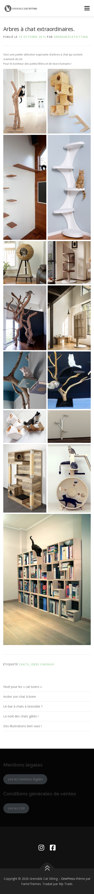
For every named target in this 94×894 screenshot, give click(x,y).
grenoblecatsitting (71, 37)
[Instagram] (41, 847)
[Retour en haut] (47, 868)
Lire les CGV (16, 808)
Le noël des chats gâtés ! (20, 716)
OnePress (68, 879)
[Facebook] (53, 847)
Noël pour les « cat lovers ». (22, 687)
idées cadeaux (42, 664)
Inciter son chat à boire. (20, 696)
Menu (86, 8)
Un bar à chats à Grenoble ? (22, 706)
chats (24, 664)
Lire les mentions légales (25, 779)
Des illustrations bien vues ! (22, 726)
